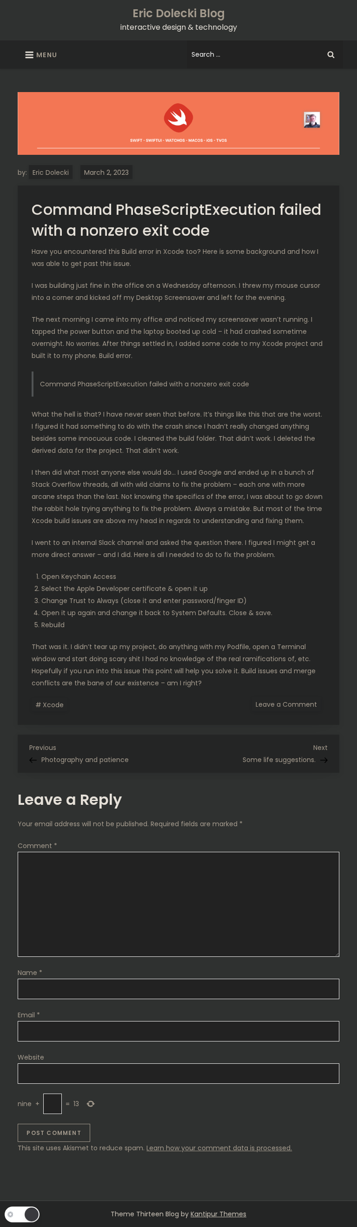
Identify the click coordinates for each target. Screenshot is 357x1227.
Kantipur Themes (218, 1214)
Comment (37, 845)
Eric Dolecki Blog (178, 13)
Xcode (53, 705)
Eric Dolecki (51, 172)
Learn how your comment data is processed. (219, 1148)
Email (29, 1015)
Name (30, 972)
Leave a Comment (288, 704)
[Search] (331, 54)
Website (31, 1057)
